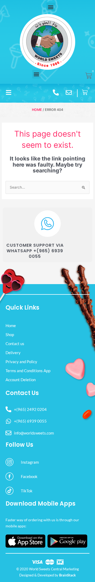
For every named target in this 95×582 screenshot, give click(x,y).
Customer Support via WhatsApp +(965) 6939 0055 (35, 250)
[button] (50, 7)
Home (37, 110)
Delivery (13, 352)
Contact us (15, 343)
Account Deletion (21, 379)
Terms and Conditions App (28, 370)
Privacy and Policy (21, 361)
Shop (10, 334)
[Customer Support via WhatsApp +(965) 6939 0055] (47, 223)
